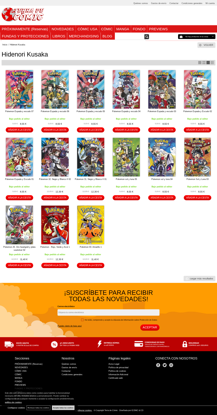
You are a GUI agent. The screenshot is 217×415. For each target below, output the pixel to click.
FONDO (139, 29)
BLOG (107, 36)
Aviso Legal (113, 364)
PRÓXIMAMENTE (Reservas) (25, 29)
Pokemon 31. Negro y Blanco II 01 (91, 179)
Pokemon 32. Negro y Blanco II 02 (55, 179)
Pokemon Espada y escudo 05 (91, 111)
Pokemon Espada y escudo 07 (19, 111)
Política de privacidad (118, 367)
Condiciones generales (192, 3)
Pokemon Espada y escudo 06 (55, 111)
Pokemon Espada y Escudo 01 (19, 179)
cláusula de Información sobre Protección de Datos (135, 320)
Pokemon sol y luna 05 (126, 179)
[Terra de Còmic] (23, 20)
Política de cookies (117, 371)
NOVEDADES (63, 29)
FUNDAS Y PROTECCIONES (25, 36)
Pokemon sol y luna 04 (162, 179)
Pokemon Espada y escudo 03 (162, 111)
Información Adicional (118, 374)
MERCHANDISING (84, 36)
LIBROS (58, 36)
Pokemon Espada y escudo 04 (126, 111)
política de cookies (13, 402)
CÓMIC (107, 29)
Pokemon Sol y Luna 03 (197, 179)
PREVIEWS (158, 29)
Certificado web (115, 378)
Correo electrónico (66, 306)
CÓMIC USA (87, 29)
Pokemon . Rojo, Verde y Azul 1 (55, 247)
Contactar (174, 3)
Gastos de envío (158, 3)
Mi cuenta (210, 3)
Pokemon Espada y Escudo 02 (197, 111)
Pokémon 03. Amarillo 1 (91, 247)
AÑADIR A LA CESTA (19, 129)
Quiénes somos (140, 3)
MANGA (122, 29)
